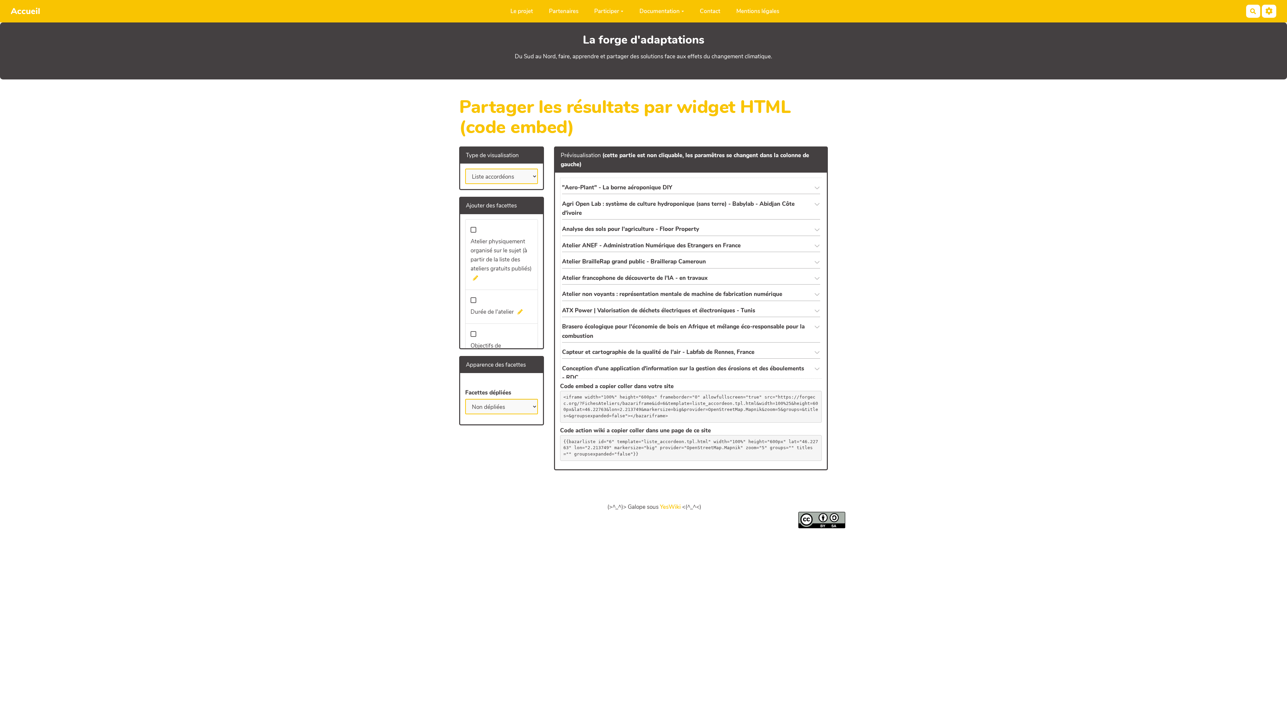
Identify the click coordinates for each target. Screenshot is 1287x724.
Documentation (659, 11)
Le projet (521, 11)
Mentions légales (757, 11)
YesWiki (670, 507)
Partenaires (563, 11)
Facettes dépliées (488, 393)
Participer (606, 11)
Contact (710, 11)
